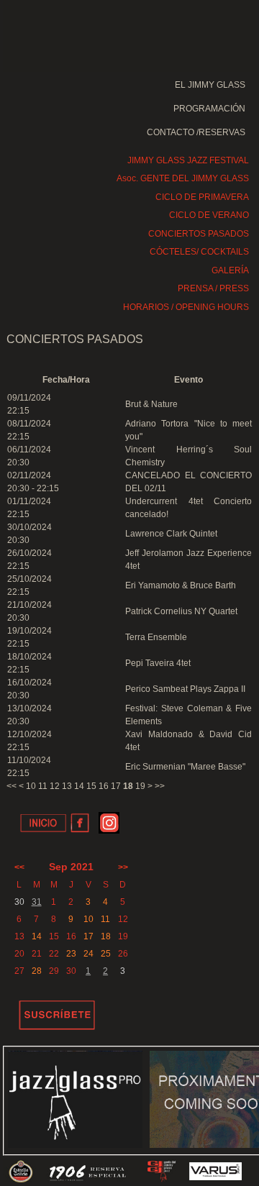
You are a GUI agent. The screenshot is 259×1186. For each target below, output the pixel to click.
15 (91, 786)
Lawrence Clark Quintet (171, 534)
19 (140, 786)
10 (31, 786)
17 (116, 786)
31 (37, 902)
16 (104, 786)
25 (106, 954)
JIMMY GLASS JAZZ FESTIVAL (188, 160)
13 (67, 786)
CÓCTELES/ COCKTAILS (199, 252)
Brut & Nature (151, 404)
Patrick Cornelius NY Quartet (181, 611)
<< (11, 786)
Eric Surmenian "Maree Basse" (185, 767)
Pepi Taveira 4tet (158, 663)
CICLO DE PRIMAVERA (202, 197)
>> (160, 786)
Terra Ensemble (156, 637)
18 (106, 936)
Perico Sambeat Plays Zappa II (185, 689)
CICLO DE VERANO (209, 215)
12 (55, 786)
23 (71, 954)
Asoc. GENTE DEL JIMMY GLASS (183, 178)
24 (88, 954)
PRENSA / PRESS (213, 288)
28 (37, 971)
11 (42, 786)
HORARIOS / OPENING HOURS (186, 307)
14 (79, 786)
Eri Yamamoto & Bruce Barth (180, 585)
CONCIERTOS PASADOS (198, 234)
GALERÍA (230, 270)
